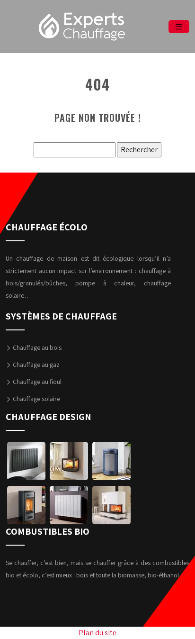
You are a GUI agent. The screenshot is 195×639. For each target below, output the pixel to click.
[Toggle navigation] (178, 27)
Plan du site (97, 633)
